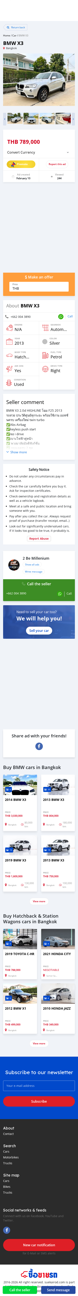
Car (14, 35)
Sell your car (39, 630)
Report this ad (57, 164)
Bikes (6, 1187)
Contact (8, 1134)
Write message (33, 571)
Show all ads (32, 564)
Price (15, 284)
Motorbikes (11, 1157)
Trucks (7, 1163)
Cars (6, 1151)
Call (70, 316)
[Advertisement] (39, 229)
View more (39, 901)
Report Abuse (39, 539)
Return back (18, 27)
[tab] (39, 152)
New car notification (39, 1245)
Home (6, 35)
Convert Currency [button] (21, 152)
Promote (22, 164)
